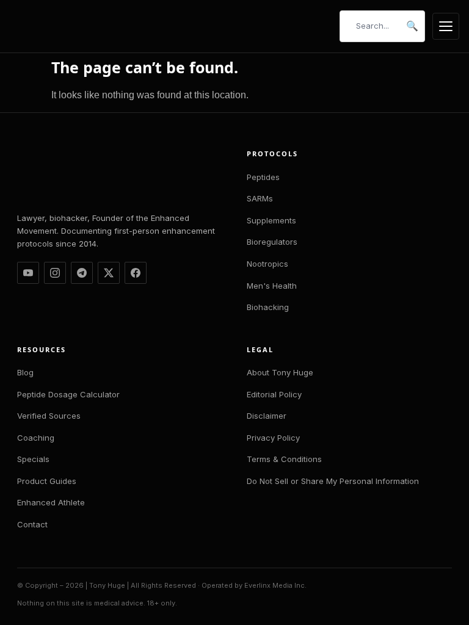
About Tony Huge (280, 372)
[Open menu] (445, 26)
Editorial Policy (274, 394)
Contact (32, 524)
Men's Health (272, 286)
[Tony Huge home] (55, 26)
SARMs (260, 198)
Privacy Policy (273, 438)
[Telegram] (82, 273)
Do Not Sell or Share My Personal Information (333, 481)
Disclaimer (266, 416)
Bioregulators (272, 242)
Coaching (35, 438)
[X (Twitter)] (109, 273)
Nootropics (267, 264)
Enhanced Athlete (51, 502)
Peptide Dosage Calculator (68, 394)
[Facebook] (136, 273)
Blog (25, 372)
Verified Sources (49, 416)
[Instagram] (55, 273)
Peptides (263, 177)
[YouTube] (28, 273)
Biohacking (268, 307)
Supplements (271, 220)
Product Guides (46, 481)
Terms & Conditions (284, 459)
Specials (33, 459)
